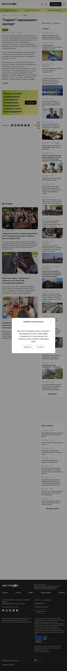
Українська (27, 347)
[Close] (51, 322)
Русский (40, 347)
